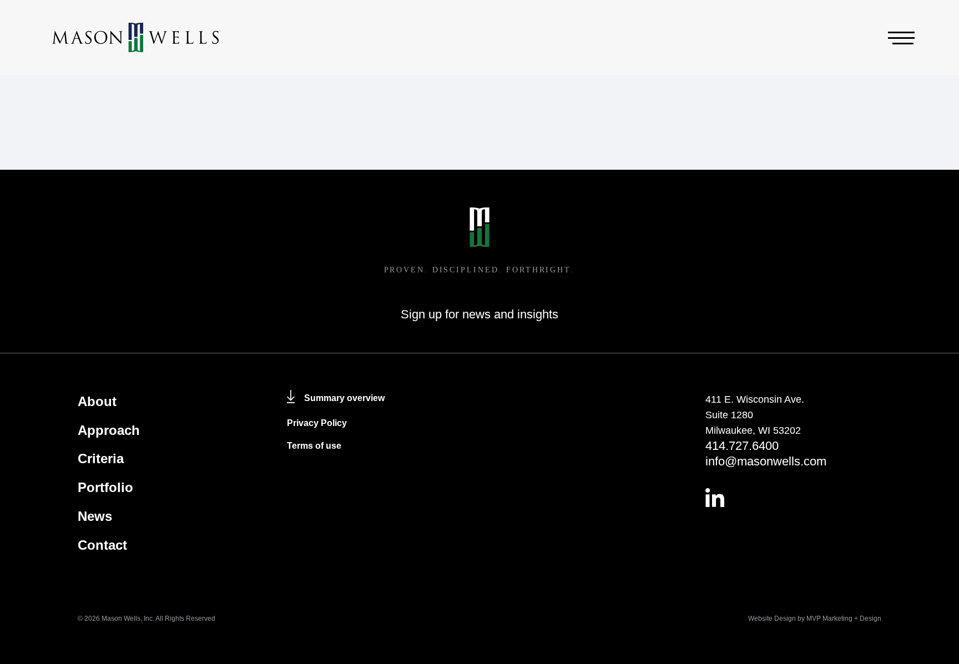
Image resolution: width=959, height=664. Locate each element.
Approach (109, 430)
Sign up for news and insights (479, 314)
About (97, 401)
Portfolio (105, 487)
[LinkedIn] (793, 497)
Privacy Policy (317, 423)
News (95, 516)
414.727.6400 (742, 446)
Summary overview (344, 398)
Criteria (101, 458)
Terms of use (314, 445)
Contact (102, 545)
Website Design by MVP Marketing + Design (814, 618)
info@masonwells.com (765, 461)
